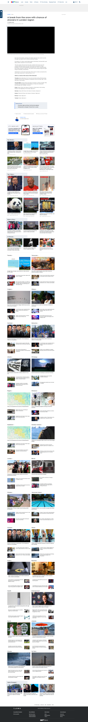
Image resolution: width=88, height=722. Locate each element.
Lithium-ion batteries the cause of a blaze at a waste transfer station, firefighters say (30, 167)
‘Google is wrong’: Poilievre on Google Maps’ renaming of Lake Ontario (13, 193)
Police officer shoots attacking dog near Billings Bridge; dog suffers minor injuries (47, 310)
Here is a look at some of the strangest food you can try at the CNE (46, 249)
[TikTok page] (16, 708)
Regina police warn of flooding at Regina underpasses (22, 410)
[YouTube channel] (18, 708)
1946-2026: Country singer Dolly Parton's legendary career (29, 248)
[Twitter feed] (14, 708)
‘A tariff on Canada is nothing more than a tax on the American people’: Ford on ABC (30, 193)
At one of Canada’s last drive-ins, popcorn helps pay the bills (30, 231)
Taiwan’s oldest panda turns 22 (13, 213)
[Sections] (8, 2)
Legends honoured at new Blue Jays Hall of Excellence (47, 214)
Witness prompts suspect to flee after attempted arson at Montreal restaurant (23, 343)
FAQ (45, 704)
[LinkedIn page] (20, 708)
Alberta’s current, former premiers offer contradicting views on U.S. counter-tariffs (47, 452)
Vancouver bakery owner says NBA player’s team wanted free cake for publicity (47, 694)
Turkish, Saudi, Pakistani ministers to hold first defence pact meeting (43, 544)
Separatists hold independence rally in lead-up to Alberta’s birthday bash (42, 339)
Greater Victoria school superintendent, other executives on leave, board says (47, 513)
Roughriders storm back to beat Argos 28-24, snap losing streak (23, 417)
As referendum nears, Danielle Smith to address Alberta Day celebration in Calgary (23, 310)
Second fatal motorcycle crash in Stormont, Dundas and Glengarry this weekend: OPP (46, 316)
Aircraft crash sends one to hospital (39, 474)
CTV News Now (61, 2)
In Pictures (36, 2)
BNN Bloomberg (47, 715)
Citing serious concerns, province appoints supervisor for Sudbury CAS (46, 445)
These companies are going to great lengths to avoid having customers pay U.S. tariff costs (47, 152)
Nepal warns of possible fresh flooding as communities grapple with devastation (47, 555)
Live (66, 2)
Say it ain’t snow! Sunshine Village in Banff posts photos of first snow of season (18, 305)
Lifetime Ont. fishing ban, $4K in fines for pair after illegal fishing (43, 441)
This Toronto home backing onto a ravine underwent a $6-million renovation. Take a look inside (14, 249)
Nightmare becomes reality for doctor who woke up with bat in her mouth (30, 694)
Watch (31, 2)
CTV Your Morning (43, 2)
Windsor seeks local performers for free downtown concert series (23, 513)
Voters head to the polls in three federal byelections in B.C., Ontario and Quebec (47, 282)
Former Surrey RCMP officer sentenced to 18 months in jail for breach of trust (47, 276)
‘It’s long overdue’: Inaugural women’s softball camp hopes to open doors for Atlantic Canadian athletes (23, 378)
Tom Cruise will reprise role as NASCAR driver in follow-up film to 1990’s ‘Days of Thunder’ (42, 606)
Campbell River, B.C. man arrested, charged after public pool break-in (43, 509)
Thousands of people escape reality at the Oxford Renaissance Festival (17, 475)
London (8, 14)
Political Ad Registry (32, 716)
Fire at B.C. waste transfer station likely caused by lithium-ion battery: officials (42, 272)
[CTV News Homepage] (15, 2)
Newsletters (49, 704)
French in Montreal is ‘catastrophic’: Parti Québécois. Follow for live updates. (18, 339)
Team (53, 704)
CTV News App (36, 704)
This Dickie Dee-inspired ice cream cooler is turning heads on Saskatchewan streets (42, 637)
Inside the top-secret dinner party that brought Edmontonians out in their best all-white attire (14, 167)
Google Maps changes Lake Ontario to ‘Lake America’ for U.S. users (30, 152)
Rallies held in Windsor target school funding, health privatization (17, 509)
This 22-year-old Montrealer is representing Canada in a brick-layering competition (23, 350)
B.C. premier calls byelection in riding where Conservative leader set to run (46, 519)
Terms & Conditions (32, 715)
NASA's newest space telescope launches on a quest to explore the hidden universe (41, 667)
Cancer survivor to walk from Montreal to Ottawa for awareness (42, 305)
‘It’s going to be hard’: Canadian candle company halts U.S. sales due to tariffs (42, 576)
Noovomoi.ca (62, 715)
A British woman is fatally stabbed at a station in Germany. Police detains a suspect (47, 548)
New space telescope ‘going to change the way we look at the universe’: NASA (46, 193)
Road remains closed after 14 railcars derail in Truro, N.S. (18, 373)
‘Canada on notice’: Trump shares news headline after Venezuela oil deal (14, 152)
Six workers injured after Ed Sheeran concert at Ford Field (22, 519)
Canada (26, 2)
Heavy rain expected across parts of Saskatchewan (18, 406)
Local (22, 2)
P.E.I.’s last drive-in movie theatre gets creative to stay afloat (30, 214)
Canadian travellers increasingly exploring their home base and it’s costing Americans (14, 231)
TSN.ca (46, 716)
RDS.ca (61, 716)
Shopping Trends (52, 2)
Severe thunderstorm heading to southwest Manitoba (42, 372)
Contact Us (42, 704)
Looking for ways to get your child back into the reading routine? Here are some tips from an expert (47, 231)
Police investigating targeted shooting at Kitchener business (42, 407)
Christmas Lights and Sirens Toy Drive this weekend (28, 105)
